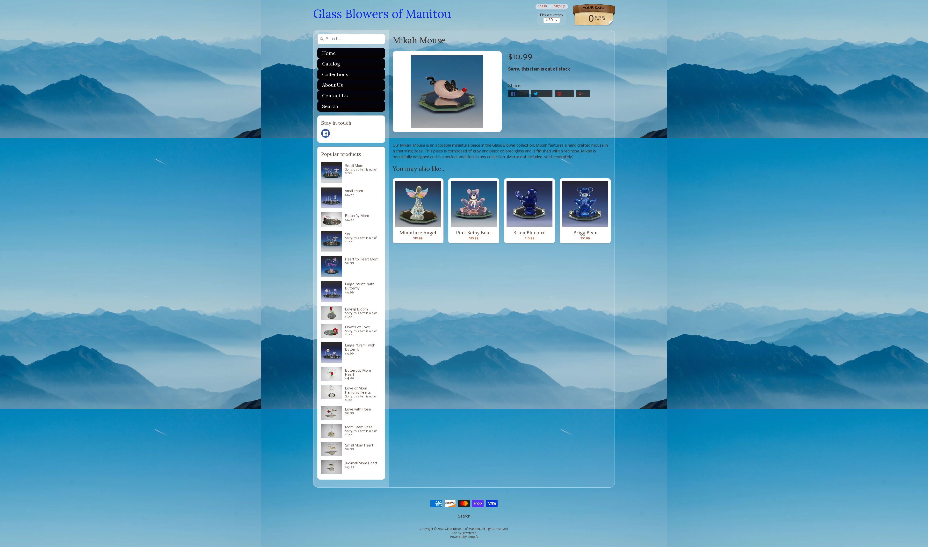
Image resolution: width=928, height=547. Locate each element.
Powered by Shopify (464, 537)
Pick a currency (551, 15)
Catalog (331, 64)
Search (330, 106)
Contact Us (335, 96)
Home (329, 53)
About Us (332, 85)
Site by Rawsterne (464, 533)
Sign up (559, 6)
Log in (542, 6)
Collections (335, 74)
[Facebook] (325, 133)
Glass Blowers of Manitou (382, 13)
